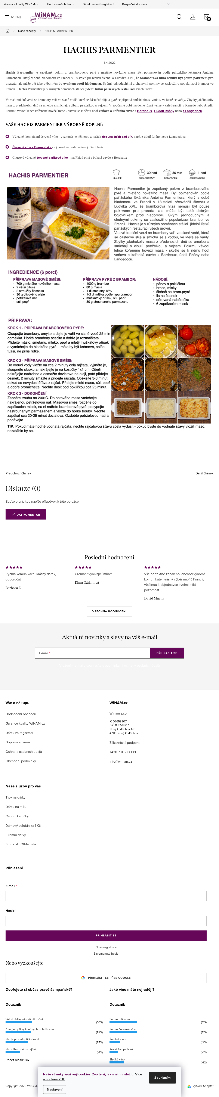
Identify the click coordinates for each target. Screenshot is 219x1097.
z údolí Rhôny (164, 110)
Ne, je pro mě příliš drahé (22, 1039)
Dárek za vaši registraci (98, 4)
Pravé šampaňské (121, 1049)
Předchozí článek (18, 473)
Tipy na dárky (15, 797)
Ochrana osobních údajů (24, 751)
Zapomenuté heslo (106, 953)
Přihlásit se (167, 653)
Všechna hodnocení (109, 611)
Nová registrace (106, 947)
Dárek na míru (16, 806)
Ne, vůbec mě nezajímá (21, 1049)
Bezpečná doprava (134, 4)
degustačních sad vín (117, 136)
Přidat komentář (26, 515)
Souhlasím (162, 1077)
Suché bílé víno (120, 1019)
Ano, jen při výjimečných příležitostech (31, 1029)
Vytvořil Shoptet (202, 1086)
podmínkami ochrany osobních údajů (132, 665)
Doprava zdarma (18, 742)
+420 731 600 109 (123, 752)
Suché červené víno (123, 1029)
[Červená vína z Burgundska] (51, 147)
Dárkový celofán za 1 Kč (23, 825)
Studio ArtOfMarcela (21, 844)
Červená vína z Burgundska (31, 147)
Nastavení (54, 1089)
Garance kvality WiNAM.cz (21, 4)
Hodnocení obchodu (60, 4)
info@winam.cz (121, 761)
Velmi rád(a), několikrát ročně (24, 1019)
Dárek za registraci (19, 732)
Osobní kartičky (17, 816)
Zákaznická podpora (124, 742)
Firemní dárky (16, 835)
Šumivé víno (118, 1039)
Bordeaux (144, 110)
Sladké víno (117, 1059)
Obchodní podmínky (21, 761)
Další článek (204, 473)
